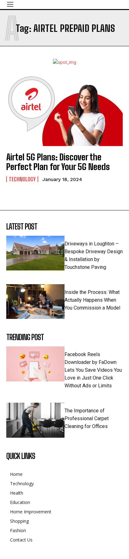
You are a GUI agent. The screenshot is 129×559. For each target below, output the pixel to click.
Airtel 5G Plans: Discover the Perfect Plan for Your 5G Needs (58, 162)
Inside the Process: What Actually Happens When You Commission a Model (92, 300)
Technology (22, 179)
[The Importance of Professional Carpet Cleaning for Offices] (35, 420)
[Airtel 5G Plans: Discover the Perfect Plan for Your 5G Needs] (64, 111)
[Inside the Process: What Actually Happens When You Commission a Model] (35, 301)
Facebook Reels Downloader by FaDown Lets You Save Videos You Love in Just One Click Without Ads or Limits (93, 370)
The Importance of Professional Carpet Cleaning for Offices (86, 418)
